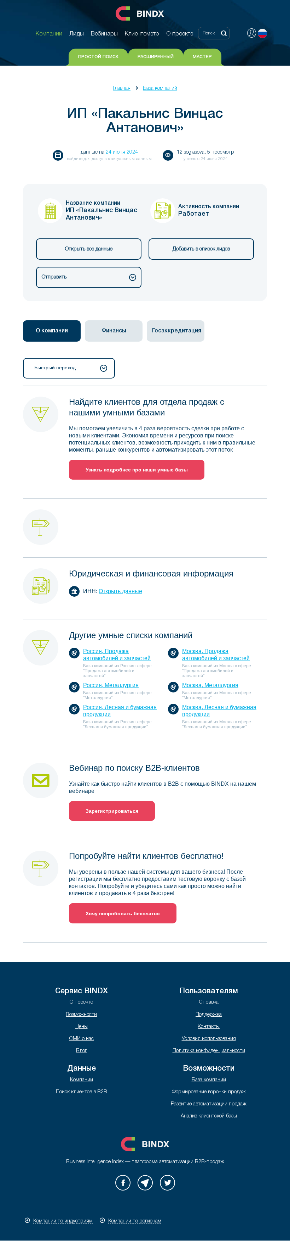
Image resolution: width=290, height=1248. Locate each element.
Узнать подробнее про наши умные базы (137, 470)
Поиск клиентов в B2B (81, 1092)
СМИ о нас (81, 1039)
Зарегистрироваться (112, 811)
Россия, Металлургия (111, 685)
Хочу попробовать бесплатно (123, 913)
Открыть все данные (88, 249)
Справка (209, 1002)
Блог (81, 1051)
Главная (121, 88)
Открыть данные (120, 591)
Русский (262, 33)
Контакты (209, 1027)
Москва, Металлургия (210, 685)
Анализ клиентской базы (209, 1116)
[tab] (52, 331)
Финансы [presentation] (114, 330)
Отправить (54, 277)
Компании (81, 1080)
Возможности (81, 1014)
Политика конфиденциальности (209, 1051)
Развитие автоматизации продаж (208, 1104)
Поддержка (209, 1014)
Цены (81, 1027)
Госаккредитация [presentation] (176, 330)
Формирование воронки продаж (209, 1092)
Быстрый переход (55, 367)
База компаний (160, 88)
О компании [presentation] (52, 330)
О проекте (81, 1002)
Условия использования (209, 1039)
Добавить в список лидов (201, 249)
